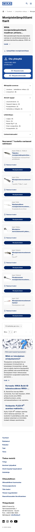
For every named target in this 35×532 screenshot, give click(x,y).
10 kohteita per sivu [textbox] (12, 326)
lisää (5, 380)
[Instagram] (7, 521)
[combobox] (13, 326)
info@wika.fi (8, 65)
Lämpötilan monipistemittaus (18, 51)
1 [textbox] (9, 332)
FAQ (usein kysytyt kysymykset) (15, 352)
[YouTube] (16, 521)
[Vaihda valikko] (31, 3)
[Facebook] (11, 521)
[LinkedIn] (3, 521)
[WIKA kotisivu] (7, 3)
